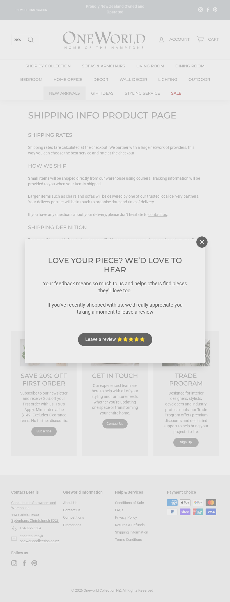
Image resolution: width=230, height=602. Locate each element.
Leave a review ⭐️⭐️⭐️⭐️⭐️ (115, 339)
